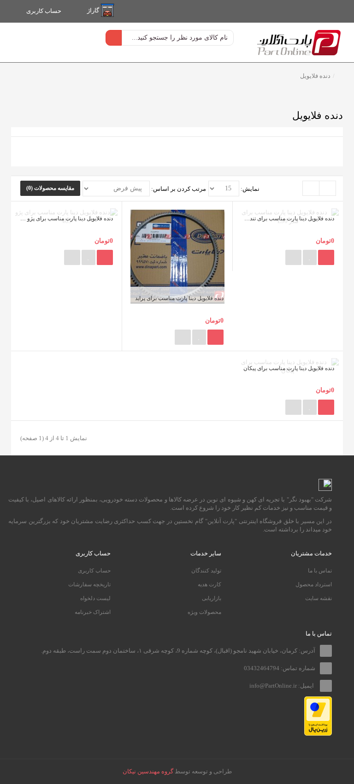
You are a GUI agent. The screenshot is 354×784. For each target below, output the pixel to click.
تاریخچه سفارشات (89, 584)
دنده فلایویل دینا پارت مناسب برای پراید (179, 298)
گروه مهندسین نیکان (148, 771)
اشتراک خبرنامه (93, 612)
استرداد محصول (313, 584)
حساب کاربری (94, 570)
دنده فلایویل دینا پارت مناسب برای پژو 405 (65, 218)
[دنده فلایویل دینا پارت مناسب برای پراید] (177, 256)
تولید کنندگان (206, 570)
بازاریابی (211, 598)
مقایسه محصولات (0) (50, 188)
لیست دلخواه (95, 598)
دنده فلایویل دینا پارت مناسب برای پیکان (288, 368)
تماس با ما (320, 570)
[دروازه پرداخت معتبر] (318, 715)
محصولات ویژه (204, 612)
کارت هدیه (209, 584)
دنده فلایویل (315, 75)
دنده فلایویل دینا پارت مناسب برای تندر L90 (285, 218)
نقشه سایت (318, 598)
